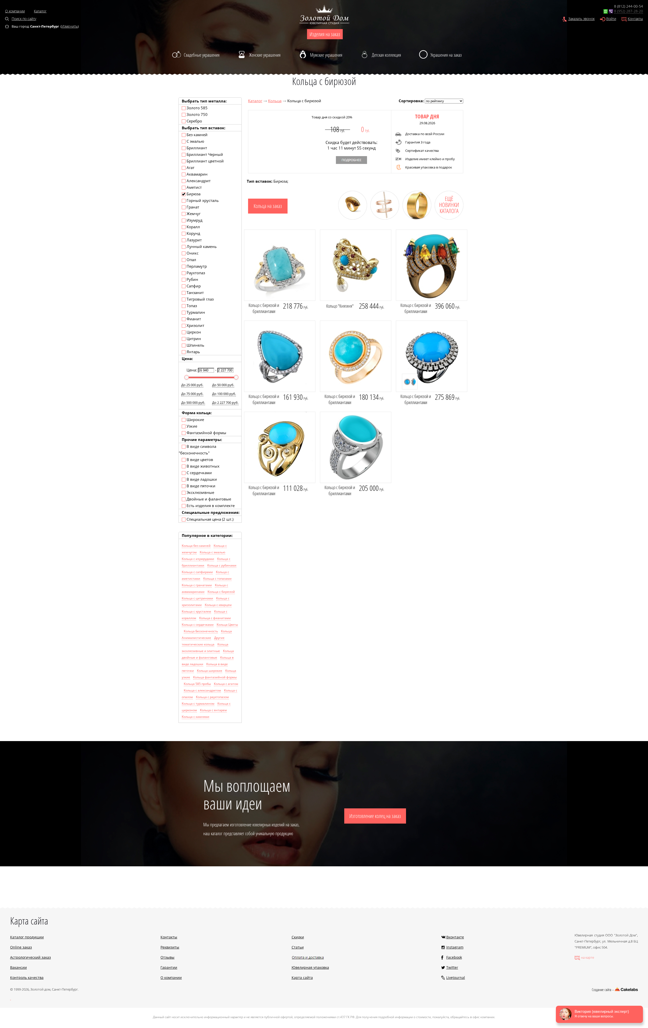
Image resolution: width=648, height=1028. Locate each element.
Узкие (191, 426)
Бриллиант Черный (204, 154)
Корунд (193, 233)
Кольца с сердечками (198, 624)
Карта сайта (302, 977)
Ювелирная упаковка (310, 967)
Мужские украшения (326, 55)
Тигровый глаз (200, 299)
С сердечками (199, 472)
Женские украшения (264, 55)
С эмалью (195, 141)
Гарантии (168, 967)
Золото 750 (197, 114)
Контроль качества (27, 977)
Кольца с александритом (202, 690)
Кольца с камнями (195, 717)
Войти (611, 18)
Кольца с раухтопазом (212, 697)
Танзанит (195, 292)
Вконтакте (455, 937)
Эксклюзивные (200, 492)
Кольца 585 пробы (197, 684)
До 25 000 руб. (192, 385)
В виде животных (202, 466)
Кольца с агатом (226, 684)
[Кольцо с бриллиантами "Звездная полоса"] (383, 218)
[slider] (186, 377)
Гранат (192, 206)
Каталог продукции (27, 937)
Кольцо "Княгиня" (340, 306)
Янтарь (193, 351)
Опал (191, 259)
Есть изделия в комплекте (210, 505)
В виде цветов (199, 459)
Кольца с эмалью (212, 552)
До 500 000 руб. (193, 402)
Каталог (40, 11)
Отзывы (167, 957)
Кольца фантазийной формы (215, 677)
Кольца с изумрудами (198, 559)
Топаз (191, 305)
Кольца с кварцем (218, 605)
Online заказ (21, 947)
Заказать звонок (581, 18)
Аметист (194, 187)
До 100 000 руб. (224, 393)
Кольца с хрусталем (196, 611)
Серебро (194, 120)
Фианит (193, 318)
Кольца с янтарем (213, 710)
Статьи (298, 947)
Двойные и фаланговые (208, 498)
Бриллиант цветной (205, 160)
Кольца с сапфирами (197, 572)
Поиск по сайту (24, 18)
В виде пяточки (200, 485)
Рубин (192, 279)
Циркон (193, 331)
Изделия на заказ (325, 34)
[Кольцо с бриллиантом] (415, 218)
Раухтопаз (195, 272)
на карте (587, 957)
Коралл (193, 226)
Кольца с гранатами (197, 585)
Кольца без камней (196, 545)
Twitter (452, 967)
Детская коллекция (386, 55)
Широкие (195, 419)
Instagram (454, 947)
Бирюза (193, 193)
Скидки (298, 937)
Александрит (198, 180)
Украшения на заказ (446, 55)
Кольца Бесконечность (201, 631)
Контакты (635, 18)
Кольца (274, 100)
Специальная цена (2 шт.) (209, 519)
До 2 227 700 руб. (225, 402)
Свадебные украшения (201, 55)
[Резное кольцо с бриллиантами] (351, 218)
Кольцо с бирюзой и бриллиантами (264, 308)
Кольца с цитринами (197, 598)
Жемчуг (193, 213)
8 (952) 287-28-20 (628, 11)
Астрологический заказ (30, 957)
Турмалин (195, 312)
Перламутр (196, 266)
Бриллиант (196, 147)
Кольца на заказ (268, 205)
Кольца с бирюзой (221, 592)
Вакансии (18, 967)
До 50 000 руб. (223, 385)
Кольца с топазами (217, 578)
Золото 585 (197, 107)
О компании (15, 11)
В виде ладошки (201, 479)
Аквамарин (197, 174)
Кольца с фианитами (215, 618)
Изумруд (194, 220)
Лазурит (194, 239)
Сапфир (193, 285)
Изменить (70, 26)
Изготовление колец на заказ (375, 816)
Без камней (197, 134)
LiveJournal (455, 977)
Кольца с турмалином (198, 703)
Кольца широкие (209, 670)
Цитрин (193, 338)
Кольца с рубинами (221, 565)
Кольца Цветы (227, 624)
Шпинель (195, 345)
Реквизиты (169, 947)
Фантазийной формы (206, 432)
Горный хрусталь (202, 200)
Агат (190, 167)
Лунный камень (201, 246)
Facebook (454, 957)
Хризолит (195, 325)
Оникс (192, 253)
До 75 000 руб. (192, 393)
